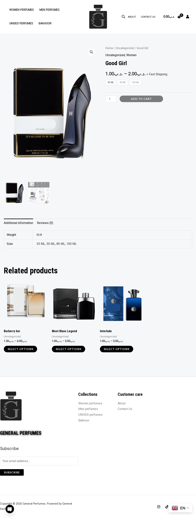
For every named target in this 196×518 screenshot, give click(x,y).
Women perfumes (21, 9)
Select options (20, 349)
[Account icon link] (187, 16)
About (132, 16)
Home (109, 48)
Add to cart (141, 98)
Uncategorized (125, 48)
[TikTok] (167, 506)
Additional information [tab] (18, 223)
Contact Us (148, 16)
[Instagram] (158, 506)
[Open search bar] (123, 16)
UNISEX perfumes (21, 23)
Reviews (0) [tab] (45, 223)
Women (131, 55)
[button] (91, 52)
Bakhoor (45, 23)
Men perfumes (49, 9)
